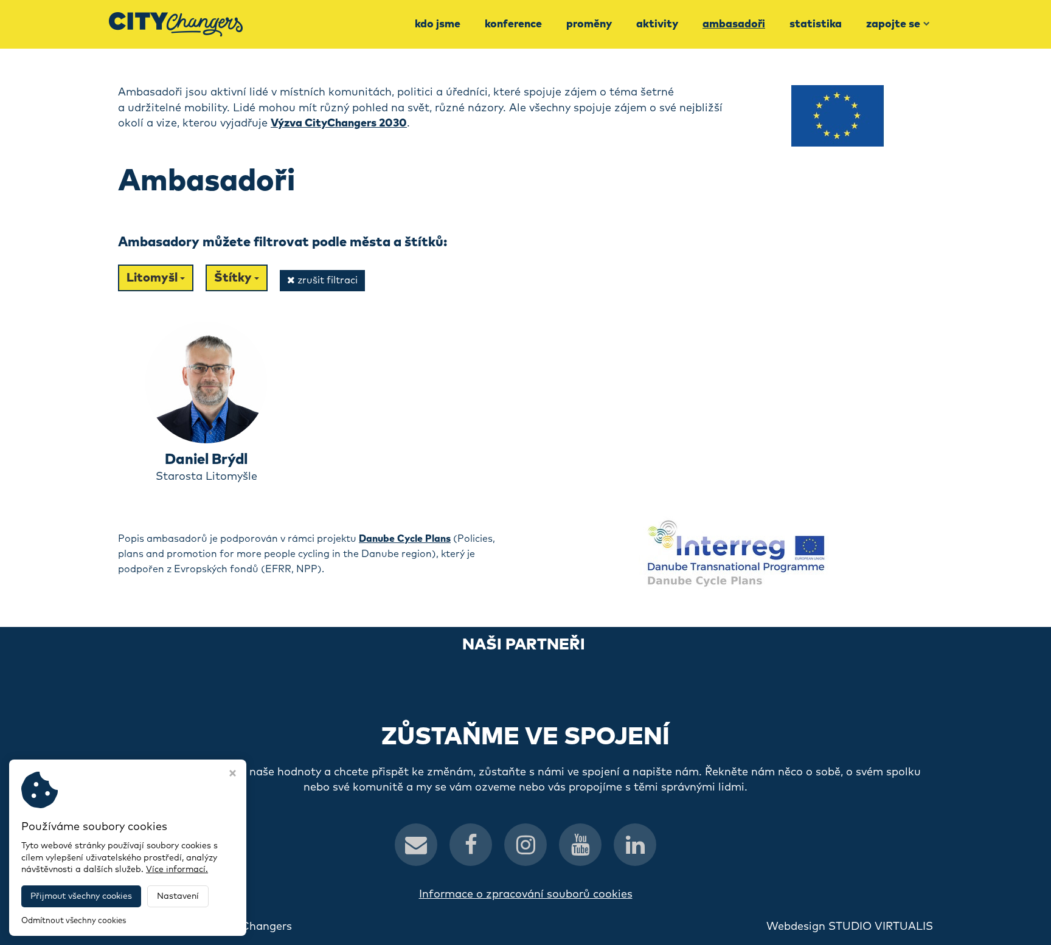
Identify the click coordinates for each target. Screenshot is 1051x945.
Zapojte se (893, 24)
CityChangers (255, 926)
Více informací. (177, 869)
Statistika (815, 24)
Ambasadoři (733, 24)
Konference (513, 24)
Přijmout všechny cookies (81, 896)
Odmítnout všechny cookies (73, 921)
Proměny (589, 24)
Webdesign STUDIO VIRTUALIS (849, 926)
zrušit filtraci (326, 280)
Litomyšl (153, 278)
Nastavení (178, 896)
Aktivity (657, 24)
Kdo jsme (437, 24)
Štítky (234, 278)
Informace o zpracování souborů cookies (526, 894)
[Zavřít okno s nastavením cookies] (232, 775)
